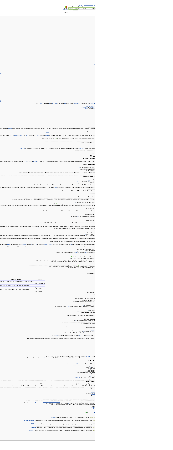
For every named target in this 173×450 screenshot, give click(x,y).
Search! (93, 8)
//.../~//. (53, 402)
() (31, 430)
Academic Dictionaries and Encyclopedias (76, 6)
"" (45, 402)
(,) (89, 369)
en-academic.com (65, 9)
